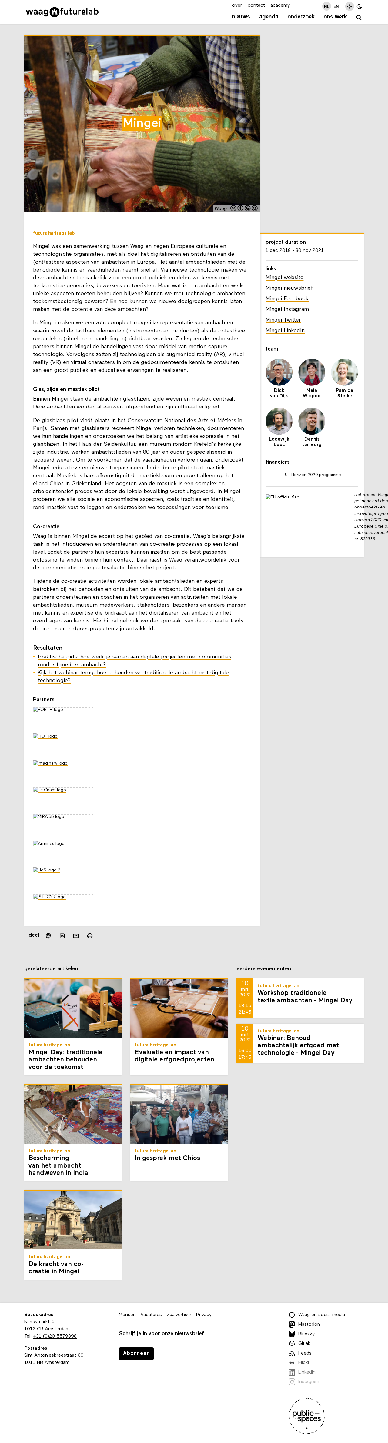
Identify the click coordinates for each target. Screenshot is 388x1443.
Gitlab (304, 1343)
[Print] (89, 935)
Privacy (204, 1314)
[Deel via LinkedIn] (62, 935)
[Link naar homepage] (62, 12)
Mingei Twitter (283, 320)
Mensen (127, 1314)
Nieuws (241, 17)
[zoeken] (359, 17)
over (237, 5)
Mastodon (309, 1324)
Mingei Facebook (287, 299)
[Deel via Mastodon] (48, 935)
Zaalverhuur (179, 1314)
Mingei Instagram (287, 309)
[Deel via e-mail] (76, 935)
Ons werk (335, 17)
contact (256, 5)
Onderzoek (301, 17)
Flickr (303, 1362)
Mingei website (284, 278)
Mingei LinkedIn (285, 331)
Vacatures (151, 1314)
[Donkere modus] (359, 6)
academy (280, 5)
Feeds (305, 1353)
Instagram (308, 1381)
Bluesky (306, 1334)
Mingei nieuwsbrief (289, 288)
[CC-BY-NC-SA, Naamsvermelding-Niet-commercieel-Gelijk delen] (244, 209)
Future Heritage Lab (54, 233)
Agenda (268, 17)
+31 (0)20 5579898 (55, 1336)
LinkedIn (307, 1372)
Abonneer (136, 1353)
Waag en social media (321, 1314)
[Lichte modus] (349, 6)
